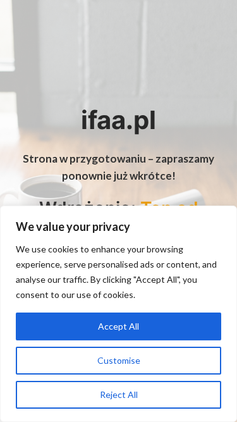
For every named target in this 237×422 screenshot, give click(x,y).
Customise (118, 360)
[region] (118, 314)
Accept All (118, 326)
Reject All (119, 394)
